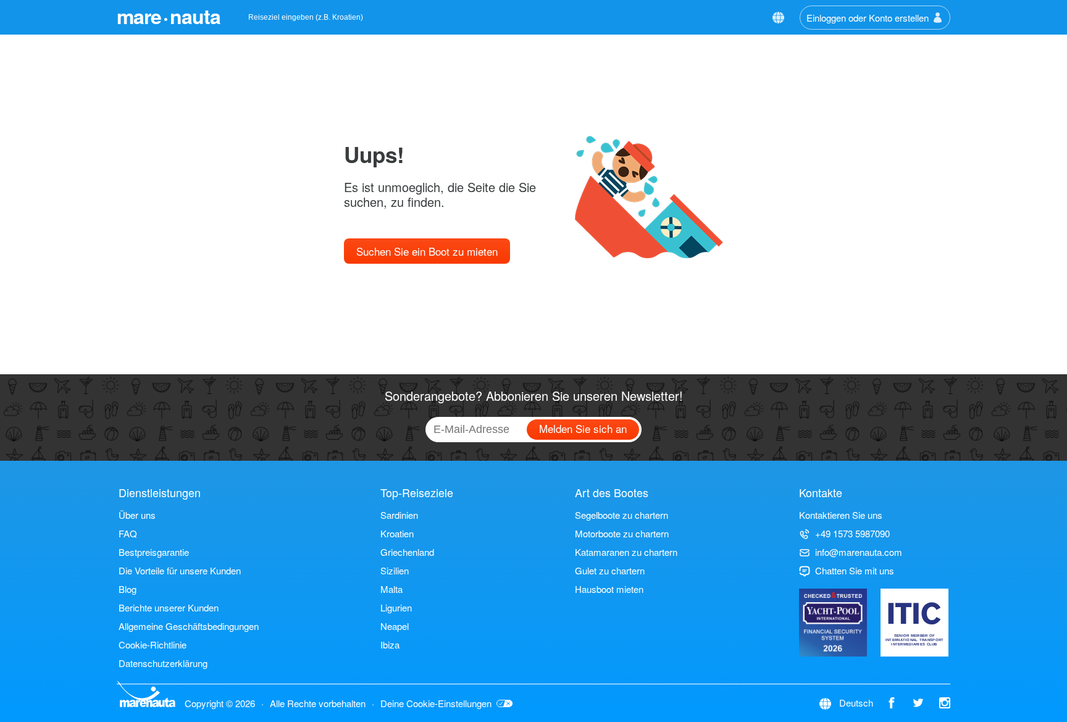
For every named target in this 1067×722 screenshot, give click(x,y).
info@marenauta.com (858, 551)
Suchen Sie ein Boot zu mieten (427, 251)
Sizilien (394, 570)
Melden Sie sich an (583, 428)
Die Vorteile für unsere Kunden (180, 570)
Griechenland (407, 551)
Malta (391, 588)
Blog (127, 588)
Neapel (394, 625)
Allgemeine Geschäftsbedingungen (189, 625)
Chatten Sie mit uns (854, 570)
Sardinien (399, 514)
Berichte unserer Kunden (169, 607)
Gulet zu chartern (610, 570)
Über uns (137, 514)
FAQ (128, 533)
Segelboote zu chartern (621, 514)
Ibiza (390, 644)
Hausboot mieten (609, 588)
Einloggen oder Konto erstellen (867, 17)
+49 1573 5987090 (852, 533)
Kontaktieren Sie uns (840, 514)
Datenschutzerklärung (163, 663)
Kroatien (397, 533)
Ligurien (396, 607)
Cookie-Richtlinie (152, 644)
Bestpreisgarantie (154, 551)
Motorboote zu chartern (622, 533)
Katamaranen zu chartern (626, 551)
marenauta (168, 16)
